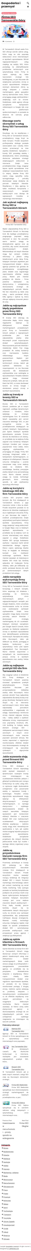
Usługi (5, 1232)
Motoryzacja (8, 1180)
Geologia (6, 1162)
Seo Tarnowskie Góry (19, 1046)
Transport (7, 1215)
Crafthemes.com (13, 1249)
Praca (5, 1190)
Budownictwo (8, 1152)
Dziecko (6, 1155)
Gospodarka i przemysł (10, 4)
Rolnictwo (7, 1201)
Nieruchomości (9, 1183)
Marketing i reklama (9, 13)
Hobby (5, 1166)
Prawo (5, 1194)
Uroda (5, 1228)
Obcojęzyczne (8, 1187)
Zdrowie (6, 1239)
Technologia (8, 1211)
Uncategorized (8, 1225)
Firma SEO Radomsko (19, 1085)
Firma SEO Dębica (18, 1103)
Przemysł (6, 1197)
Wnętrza (6, 1235)
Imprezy (6, 1169)
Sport (5, 1208)
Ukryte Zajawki (9, 1221)
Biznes (5, 1148)
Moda (5, 1176)
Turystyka (7, 1218)
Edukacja (6, 1159)
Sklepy (5, 1204)
